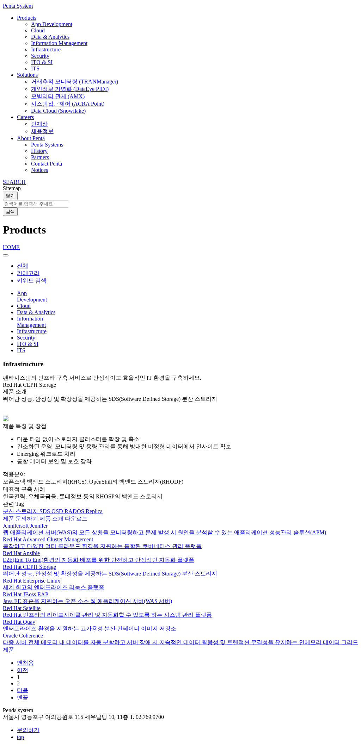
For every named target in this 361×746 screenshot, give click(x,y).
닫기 (10, 195)
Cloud (38, 30)
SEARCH (14, 182)
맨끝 (22, 698)
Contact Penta (46, 164)
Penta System (18, 6)
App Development (51, 24)
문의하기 (28, 730)
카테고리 (28, 273)
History (39, 151)
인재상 (39, 124)
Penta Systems (47, 145)
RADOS (75, 511)
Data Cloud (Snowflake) (58, 111)
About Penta (31, 138)
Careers (25, 117)
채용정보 (42, 131)
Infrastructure (46, 49)
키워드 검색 (32, 281)
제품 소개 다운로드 (63, 519)
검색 (10, 211)
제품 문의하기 (20, 519)
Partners (40, 157)
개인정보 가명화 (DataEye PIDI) (70, 89)
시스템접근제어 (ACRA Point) (67, 104)
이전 (22, 670)
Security (40, 56)
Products (26, 18)
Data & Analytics (50, 37)
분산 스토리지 (21, 511)
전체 (22, 266)
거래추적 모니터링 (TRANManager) (74, 82)
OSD (58, 511)
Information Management (59, 43)
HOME (11, 247)
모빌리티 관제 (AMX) (58, 96)
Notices (39, 170)
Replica (94, 511)
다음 (22, 690)
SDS (45, 511)
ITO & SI (42, 62)
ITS (35, 69)
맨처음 (25, 663)
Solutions (27, 75)
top (20, 737)
